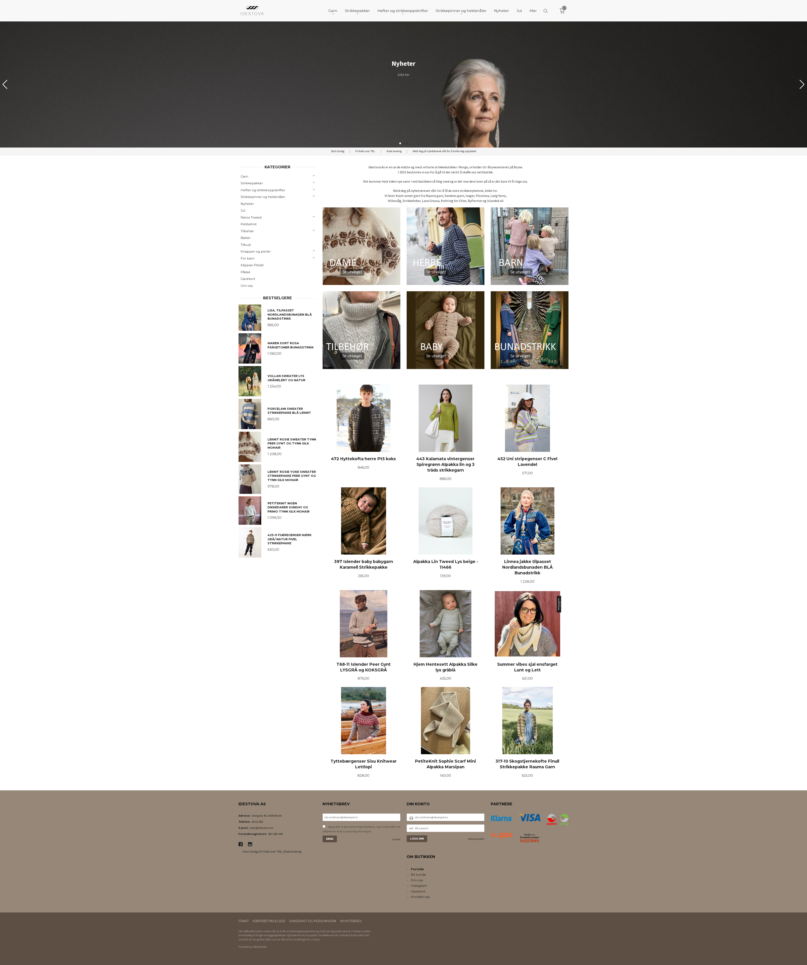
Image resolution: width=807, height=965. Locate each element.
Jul (243, 210)
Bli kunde (418, 875)
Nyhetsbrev (351, 921)
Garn (244, 176)
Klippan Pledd (252, 265)
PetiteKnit (249, 224)
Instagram (419, 886)
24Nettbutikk (260, 947)
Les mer (396, 839)
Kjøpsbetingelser (269, 921)
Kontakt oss (420, 897)
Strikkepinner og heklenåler (263, 197)
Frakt (244, 921)
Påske (245, 272)
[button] (802, 84)
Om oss (247, 286)
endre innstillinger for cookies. (303, 939)
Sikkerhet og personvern (312, 921)
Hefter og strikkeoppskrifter (263, 190)
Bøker (246, 238)
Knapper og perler (256, 251)
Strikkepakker (252, 183)
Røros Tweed (251, 217)
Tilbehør (247, 231)
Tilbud (246, 245)
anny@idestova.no (261, 828)
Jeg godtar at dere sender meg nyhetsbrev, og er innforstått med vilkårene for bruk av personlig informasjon (361, 829)
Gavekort (248, 279)
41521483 (257, 822)
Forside (417, 869)
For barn (247, 258)
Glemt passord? (476, 838)
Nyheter (247, 204)
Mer (533, 11)
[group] (403, 84)
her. (495, 191)
